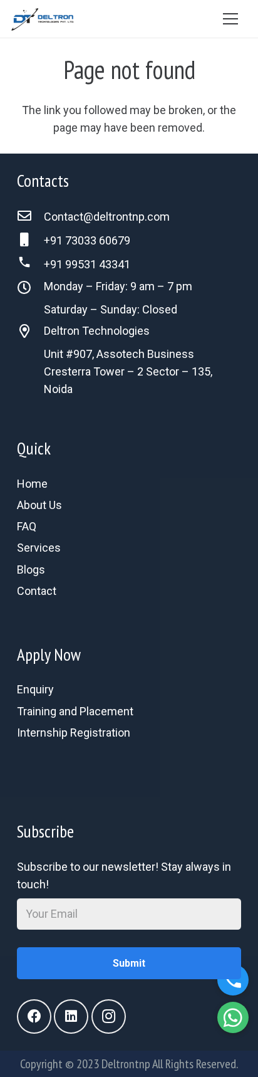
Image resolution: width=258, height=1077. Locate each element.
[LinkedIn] (71, 1016)
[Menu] (230, 18)
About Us (39, 505)
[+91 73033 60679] (30, 241)
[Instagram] (108, 1016)
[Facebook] (34, 1016)
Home (32, 483)
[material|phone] (129, 772)
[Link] (42, 18)
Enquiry (35, 689)
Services (39, 547)
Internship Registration (73, 732)
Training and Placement (75, 711)
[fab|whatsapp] (129, 755)
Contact (36, 590)
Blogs (31, 569)
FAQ (26, 526)
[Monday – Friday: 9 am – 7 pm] (30, 289)
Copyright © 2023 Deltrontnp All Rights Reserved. (129, 1064)
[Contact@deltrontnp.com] (30, 217)
